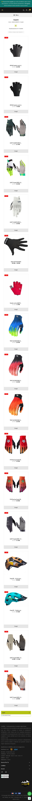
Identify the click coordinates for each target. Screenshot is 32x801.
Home (9, 22)
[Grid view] (16, 26)
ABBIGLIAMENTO (16, 22)
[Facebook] (2, 772)
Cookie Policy (5, 777)
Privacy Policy (5, 775)
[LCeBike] (2, 10)
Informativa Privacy (6, 715)
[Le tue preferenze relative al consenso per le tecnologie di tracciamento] (29, 798)
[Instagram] (6, 772)
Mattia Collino (16, 799)
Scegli (16, 72)
